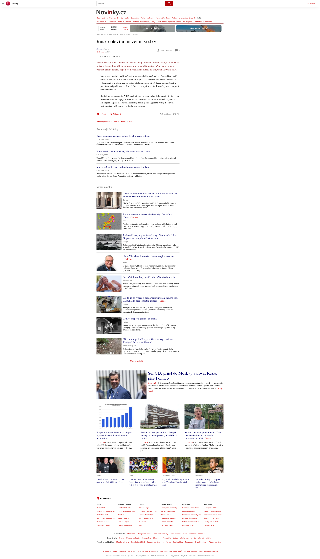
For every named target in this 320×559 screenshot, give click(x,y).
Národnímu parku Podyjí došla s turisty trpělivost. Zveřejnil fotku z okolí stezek (148, 341)
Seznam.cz (311, 3)
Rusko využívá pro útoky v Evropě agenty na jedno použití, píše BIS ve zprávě (158, 435)
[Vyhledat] (169, 3)
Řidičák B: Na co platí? (213, 518)
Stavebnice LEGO (138, 542)
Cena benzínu (175, 534)
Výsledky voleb (102, 515)
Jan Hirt (121, 515)
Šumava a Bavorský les (191, 515)
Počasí (179, 22)
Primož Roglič (123, 522)
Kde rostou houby (161, 534)
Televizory (189, 542)
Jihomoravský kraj (129, 346)
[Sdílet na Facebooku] (174, 114)
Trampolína (146, 538)
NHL (141, 525)
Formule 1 (143, 522)
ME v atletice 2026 (146, 518)
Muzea (131, 121)
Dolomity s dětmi (188, 525)
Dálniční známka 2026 (212, 511)
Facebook (106, 551)
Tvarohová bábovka (168, 518)
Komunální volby (103, 525)
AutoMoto (112, 22)
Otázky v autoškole (211, 522)
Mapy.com (131, 534)
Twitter (114, 551)
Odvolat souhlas (190, 551)
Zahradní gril (199, 538)
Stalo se (112, 18)
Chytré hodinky (201, 542)
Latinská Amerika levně (191, 522)
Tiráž (138, 551)
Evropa (125, 200)
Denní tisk (198, 22)
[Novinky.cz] (111, 12)
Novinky (99, 49)
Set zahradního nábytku (182, 538)
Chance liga (144, 508)
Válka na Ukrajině (147, 18)
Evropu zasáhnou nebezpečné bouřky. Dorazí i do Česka (148, 216)
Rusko (123, 121)
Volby (127, 18)
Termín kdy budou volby (105, 518)
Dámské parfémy (153, 542)
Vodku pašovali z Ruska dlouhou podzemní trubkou (122, 167)
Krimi (168, 18)
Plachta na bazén (133, 538)
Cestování (127, 22)
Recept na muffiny (168, 511)
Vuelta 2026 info (124, 508)
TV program (187, 22)
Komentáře (160, 18)
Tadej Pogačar (123, 518)
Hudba (125, 322)
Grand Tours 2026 (125, 525)
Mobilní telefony (122, 542)
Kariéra (131, 551)
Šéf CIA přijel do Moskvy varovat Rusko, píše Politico (183, 375)
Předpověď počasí (145, 534)
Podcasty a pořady (147, 22)
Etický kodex (163, 551)
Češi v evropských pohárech (194, 534)
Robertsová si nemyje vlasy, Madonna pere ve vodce (123, 151)
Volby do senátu (102, 522)
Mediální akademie (149, 551)
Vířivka (208, 538)
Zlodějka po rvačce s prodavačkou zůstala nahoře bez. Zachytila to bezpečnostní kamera (150, 299)
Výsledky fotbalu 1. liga (148, 511)
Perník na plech (167, 525)
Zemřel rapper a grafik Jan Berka (140, 318)
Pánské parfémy (215, 542)
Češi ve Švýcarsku (189, 518)
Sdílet (171, 50)
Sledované (207, 22)
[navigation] (3, 3)
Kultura (174, 18)
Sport (158, 22)
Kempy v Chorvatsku (190, 508)
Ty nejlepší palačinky (169, 508)
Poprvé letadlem (188, 511)
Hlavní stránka (102, 18)
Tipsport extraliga (146, 515)
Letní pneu (166, 542)
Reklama (122, 551)
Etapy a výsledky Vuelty (127, 511)
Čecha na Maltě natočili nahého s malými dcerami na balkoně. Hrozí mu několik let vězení (150, 195)
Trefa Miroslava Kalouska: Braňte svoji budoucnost (149, 256)
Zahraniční (135, 18)
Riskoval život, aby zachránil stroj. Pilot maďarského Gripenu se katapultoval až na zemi (149, 237)
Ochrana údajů (176, 551)
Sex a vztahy (127, 280)
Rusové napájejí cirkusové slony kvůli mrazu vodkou (123, 135)
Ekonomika (183, 18)
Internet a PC (101, 22)
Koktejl (199, 18)
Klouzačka (167, 538)
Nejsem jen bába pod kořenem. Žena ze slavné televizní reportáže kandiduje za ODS (202, 435)
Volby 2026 (100, 508)
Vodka (116, 121)
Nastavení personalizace (208, 551)
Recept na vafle (167, 522)
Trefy (125, 263)
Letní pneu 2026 (210, 508)
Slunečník (157, 538)
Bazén (121, 538)
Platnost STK (209, 525)
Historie (136, 22)
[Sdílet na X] (178, 114)
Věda (120, 22)
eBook (162, 50)
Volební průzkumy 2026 (105, 511)
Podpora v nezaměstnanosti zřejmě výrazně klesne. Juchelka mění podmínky (114, 435)
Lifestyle (192, 18)
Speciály (171, 22)
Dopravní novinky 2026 (213, 515)
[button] (109, 200)
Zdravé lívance (166, 515)
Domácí (120, 18)
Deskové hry (178, 542)
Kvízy (164, 22)
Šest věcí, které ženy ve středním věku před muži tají (149, 277)
